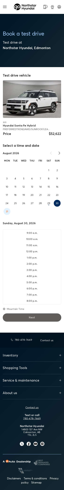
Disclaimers (14, 478)
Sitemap (36, 482)
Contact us (32, 407)
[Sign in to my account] (59, 7)
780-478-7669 (32, 418)
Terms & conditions (35, 478)
